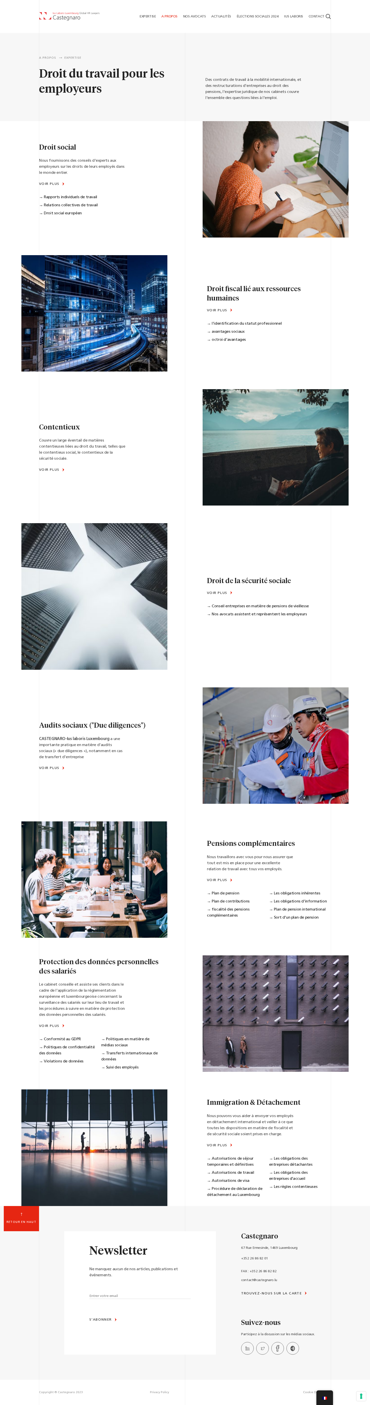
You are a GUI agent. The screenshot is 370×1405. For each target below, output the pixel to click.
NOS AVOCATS (194, 16)
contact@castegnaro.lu (259, 1280)
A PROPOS (169, 16)
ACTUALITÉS (220, 16)
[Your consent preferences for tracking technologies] (361, 1396)
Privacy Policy (159, 1392)
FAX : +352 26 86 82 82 (258, 1271)
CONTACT (316, 16)
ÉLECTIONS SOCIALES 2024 (257, 16)
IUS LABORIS (293, 16)
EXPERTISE (147, 16)
